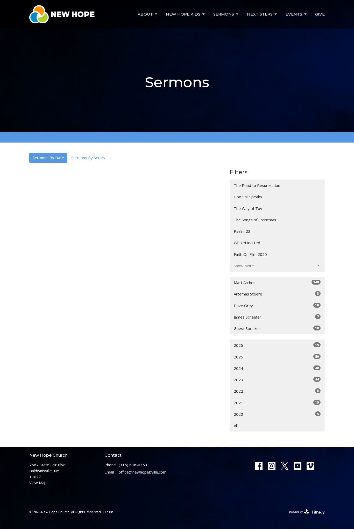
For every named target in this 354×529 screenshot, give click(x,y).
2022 (276, 391)
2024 (276, 368)
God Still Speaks (248, 196)
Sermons (223, 14)
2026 (276, 345)
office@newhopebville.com (142, 472)
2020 (276, 414)
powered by (304, 516)
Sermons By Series (88, 157)
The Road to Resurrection (257, 185)
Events (294, 14)
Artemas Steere (276, 294)
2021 (276, 402)
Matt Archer (276, 282)
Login (109, 512)
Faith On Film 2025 (250, 254)
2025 (276, 356)
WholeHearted (247, 242)
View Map (38, 482)
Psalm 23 (242, 231)
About (145, 14)
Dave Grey (276, 305)
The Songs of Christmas (255, 219)
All (236, 425)
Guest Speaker (276, 328)
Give (320, 14)
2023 (276, 379)
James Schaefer (276, 317)
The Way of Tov (248, 208)
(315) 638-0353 (133, 464)
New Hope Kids (183, 14)
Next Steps (260, 14)
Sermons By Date (48, 157)
